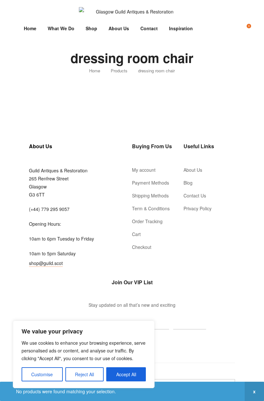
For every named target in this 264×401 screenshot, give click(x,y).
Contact (149, 28)
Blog (188, 182)
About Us (118, 28)
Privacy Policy (198, 208)
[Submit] (189, 322)
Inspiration (181, 28)
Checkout (141, 247)
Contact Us (195, 195)
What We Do (61, 28)
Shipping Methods (150, 195)
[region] (84, 354)
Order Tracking (147, 221)
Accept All (126, 374)
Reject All (84, 374)
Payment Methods (150, 182)
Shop (91, 28)
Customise (42, 374)
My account (144, 170)
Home (30, 28)
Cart (136, 234)
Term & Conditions (151, 208)
